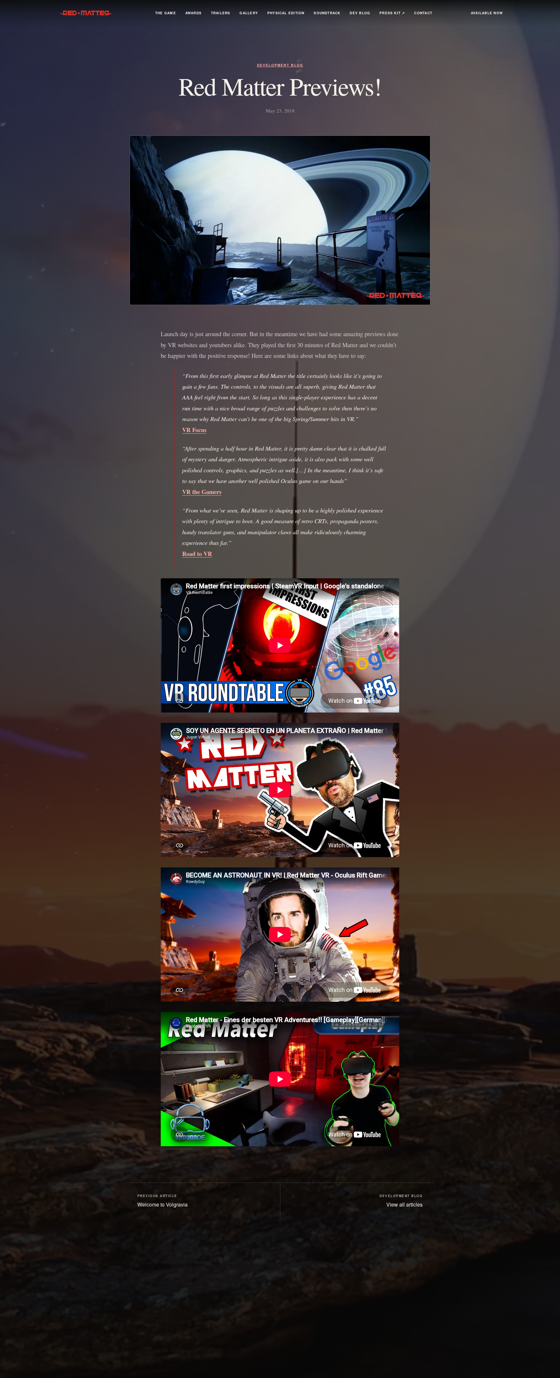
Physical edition (286, 12)
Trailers (220, 12)
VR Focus (194, 429)
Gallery (248, 12)
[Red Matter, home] (87, 13)
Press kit (392, 12)
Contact (423, 12)
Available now (487, 12)
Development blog (280, 65)
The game (165, 12)
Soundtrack (327, 12)
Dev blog (360, 12)
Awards (193, 12)
